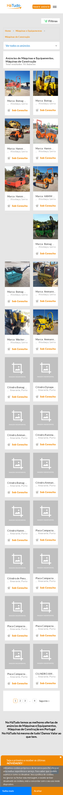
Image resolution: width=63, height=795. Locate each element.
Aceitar (38, 791)
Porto (24, 390)
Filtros (52, 21)
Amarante (15, 390)
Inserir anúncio (41, 6)
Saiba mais (8, 791)
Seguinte (43, 701)
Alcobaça (15, 103)
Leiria (24, 103)
